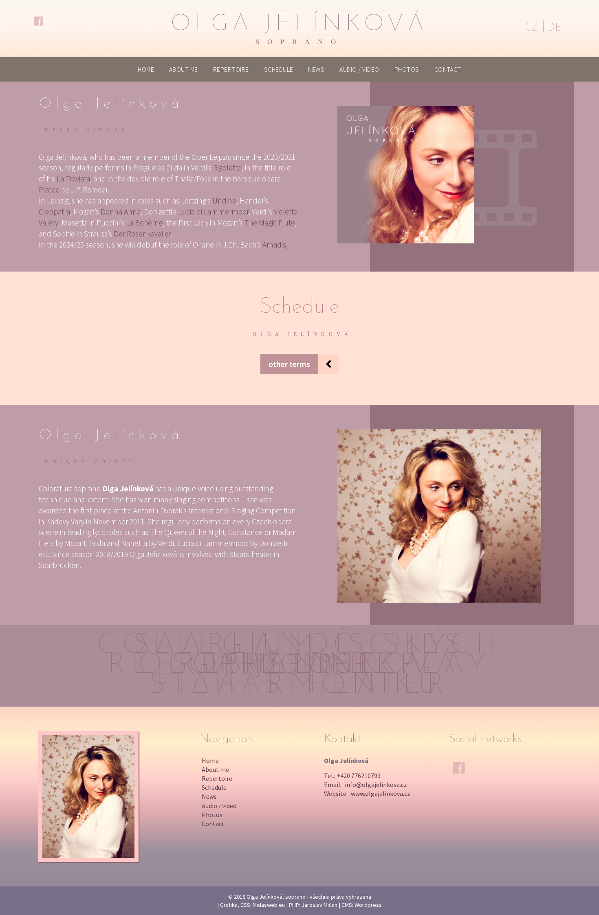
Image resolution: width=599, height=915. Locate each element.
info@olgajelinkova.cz (376, 784)
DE (554, 26)
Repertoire (231, 69)
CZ (531, 26)
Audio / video (359, 69)
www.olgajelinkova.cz (380, 793)
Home (146, 69)
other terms (289, 364)
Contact (447, 69)
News (316, 69)
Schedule (278, 69)
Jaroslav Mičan (319, 904)
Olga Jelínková (299, 29)
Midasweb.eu (269, 904)
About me (183, 69)
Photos (406, 69)
